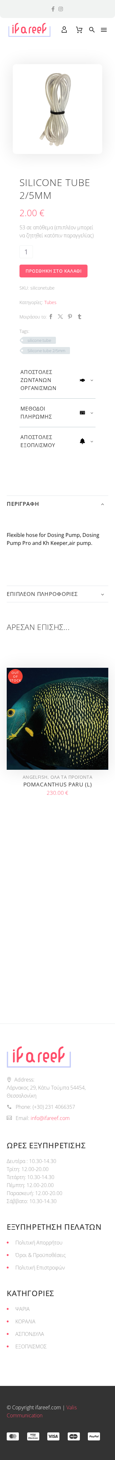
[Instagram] (60, 9)
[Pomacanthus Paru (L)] (57, 719)
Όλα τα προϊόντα (71, 777)
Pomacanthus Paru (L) (57, 784)
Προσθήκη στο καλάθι (53, 271)
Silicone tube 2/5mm (46, 350)
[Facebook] (51, 316)
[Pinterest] (70, 316)
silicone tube (39, 340)
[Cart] (79, 30)
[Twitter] (60, 316)
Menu (104, 30)
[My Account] (64, 30)
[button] (92, 30)
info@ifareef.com (50, 1118)
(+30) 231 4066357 (54, 1106)
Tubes (50, 302)
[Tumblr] (79, 316)
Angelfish (35, 777)
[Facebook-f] (53, 9)
